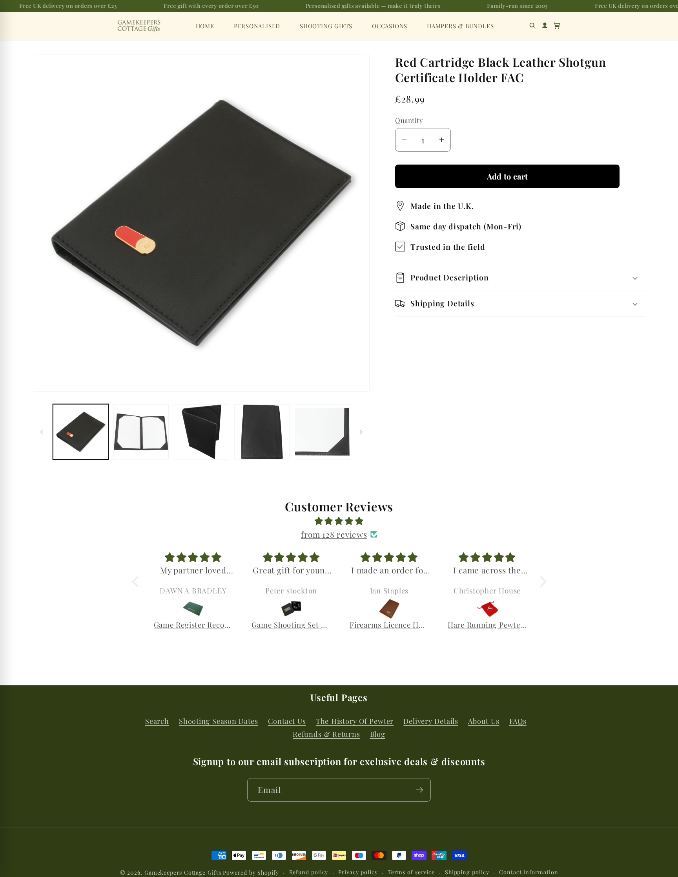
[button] (557, 25)
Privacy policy (358, 872)
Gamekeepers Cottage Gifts (182, 872)
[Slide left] (41, 432)
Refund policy (308, 872)
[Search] (532, 25)
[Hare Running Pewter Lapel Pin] (487, 609)
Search (157, 721)
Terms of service (411, 872)
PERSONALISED (257, 26)
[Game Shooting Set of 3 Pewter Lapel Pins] (291, 609)
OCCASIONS (389, 26)
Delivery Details (430, 721)
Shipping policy (467, 872)
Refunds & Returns (326, 734)
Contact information (528, 872)
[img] (339, 521)
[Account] (544, 25)
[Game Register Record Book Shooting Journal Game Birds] (193, 609)
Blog (377, 734)
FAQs (518, 721)
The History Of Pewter (355, 721)
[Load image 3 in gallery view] (201, 432)
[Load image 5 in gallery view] (322, 432)
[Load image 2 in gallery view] (141, 432)
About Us (483, 721)
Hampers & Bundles (460, 26)
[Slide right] (361, 432)
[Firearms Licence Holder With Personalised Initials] (389, 609)
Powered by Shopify (251, 872)
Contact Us (287, 721)
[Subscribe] (419, 790)
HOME (205, 26)
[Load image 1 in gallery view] (80, 432)
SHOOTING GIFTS (326, 26)
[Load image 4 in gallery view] (262, 432)
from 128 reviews (334, 534)
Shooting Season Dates (218, 721)
